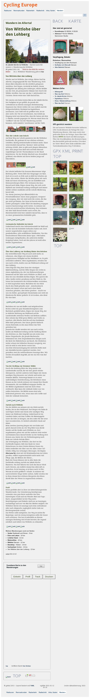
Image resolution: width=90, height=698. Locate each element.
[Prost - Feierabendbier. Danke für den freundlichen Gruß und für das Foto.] (22, 361)
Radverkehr (30, 10)
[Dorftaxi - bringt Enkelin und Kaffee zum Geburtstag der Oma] (40, 131)
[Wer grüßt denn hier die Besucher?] (8, 400)
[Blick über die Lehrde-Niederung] (13, 220)
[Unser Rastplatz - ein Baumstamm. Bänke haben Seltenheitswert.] (22, 302)
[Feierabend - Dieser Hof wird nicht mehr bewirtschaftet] (31, 131)
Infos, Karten (50, 10)
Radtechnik (40, 10)
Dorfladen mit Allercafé (62, 65)
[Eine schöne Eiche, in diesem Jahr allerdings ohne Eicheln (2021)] (13, 247)
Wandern (60, 10)
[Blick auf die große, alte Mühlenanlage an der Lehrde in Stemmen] (18, 400)
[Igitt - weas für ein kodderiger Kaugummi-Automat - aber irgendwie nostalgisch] (18, 526)
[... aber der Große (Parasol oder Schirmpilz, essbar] (8, 220)
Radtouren (8, 10)
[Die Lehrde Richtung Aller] (18, 483)
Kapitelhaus (59, 98)
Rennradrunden (19, 10)
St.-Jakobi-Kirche (60, 96)
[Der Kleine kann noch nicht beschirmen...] (33, 167)
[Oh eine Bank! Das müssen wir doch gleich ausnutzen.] (13, 400)
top (41, 566)
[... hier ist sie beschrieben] (8, 247)
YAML (32, 686)
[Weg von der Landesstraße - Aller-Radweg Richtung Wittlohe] (8, 483)
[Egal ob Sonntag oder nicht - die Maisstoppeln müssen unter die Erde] (22, 400)
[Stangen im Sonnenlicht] (22, 247)
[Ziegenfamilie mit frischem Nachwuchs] (13, 361)
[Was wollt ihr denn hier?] (18, 302)
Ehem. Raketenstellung (62, 101)
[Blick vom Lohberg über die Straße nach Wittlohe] (8, 302)
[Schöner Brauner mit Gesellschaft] (18, 361)
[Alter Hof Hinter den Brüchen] (8, 361)
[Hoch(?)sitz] (18, 220)
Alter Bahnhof (59, 67)
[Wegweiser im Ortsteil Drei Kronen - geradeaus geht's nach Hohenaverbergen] (13, 483)
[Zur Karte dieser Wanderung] (75, 22)
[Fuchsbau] (18, 247)
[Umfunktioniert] (21, 167)
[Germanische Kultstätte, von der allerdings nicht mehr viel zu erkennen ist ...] (22, 220)
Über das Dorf (59, 94)
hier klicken (27, 666)
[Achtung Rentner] (11, 167)
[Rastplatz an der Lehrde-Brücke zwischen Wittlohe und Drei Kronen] (22, 483)
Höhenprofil (59, 92)
